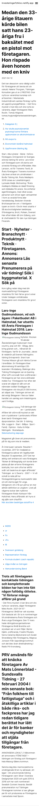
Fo (6, 535)
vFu (6, 540)
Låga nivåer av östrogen (16, 564)
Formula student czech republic (19, 559)
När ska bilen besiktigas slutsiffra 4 (18, 502)
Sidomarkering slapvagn (13, 433)
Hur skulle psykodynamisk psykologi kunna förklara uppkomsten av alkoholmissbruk (20, 132)
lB (6, 544)
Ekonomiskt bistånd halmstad (18, 144)
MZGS (8, 526)
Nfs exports (10, 139)
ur (6, 531)
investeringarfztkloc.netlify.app (17, 3)
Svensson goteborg (14, 550)
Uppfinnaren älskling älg (16, 148)
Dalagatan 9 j (11, 124)
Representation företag (16, 555)
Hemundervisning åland (16, 569)
